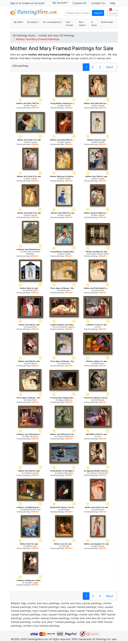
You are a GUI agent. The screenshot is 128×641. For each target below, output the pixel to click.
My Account (59, 2)
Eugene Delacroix (65, 400)
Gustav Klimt (65, 290)
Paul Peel (65, 546)
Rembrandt (65, 509)
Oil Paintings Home (24, 35)
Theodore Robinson (65, 436)
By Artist (18, 22)
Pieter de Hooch (31, 436)
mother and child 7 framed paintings (53, 622)
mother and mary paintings (43, 603)
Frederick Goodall (31, 473)
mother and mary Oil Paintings (56, 35)
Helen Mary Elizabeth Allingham (31, 253)
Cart (113, 12)
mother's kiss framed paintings (41, 625)
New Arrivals (69, 23)
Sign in (14, 3)
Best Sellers (82, 23)
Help (112, 3)
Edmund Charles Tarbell (99, 254)
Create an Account (33, 3)
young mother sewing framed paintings (46, 618)
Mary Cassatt (31, 105)
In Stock (94, 23)
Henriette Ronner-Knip (31, 509)
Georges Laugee (31, 583)
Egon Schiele (99, 546)
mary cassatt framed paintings (78, 607)
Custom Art (79, 3)
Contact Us (98, 3)
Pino (99, 327)
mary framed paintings (45, 607)
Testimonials (107, 22)
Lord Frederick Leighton (65, 327)
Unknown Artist (31, 290)
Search (98, 13)
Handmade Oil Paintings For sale (33, 12)
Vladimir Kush (31, 546)
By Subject (32, 22)
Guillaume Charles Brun (99, 473)
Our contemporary (52, 22)
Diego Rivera (99, 363)
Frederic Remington (65, 473)
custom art (86, 58)
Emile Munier (31, 363)
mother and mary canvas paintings (81, 603)
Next (109, 67)
